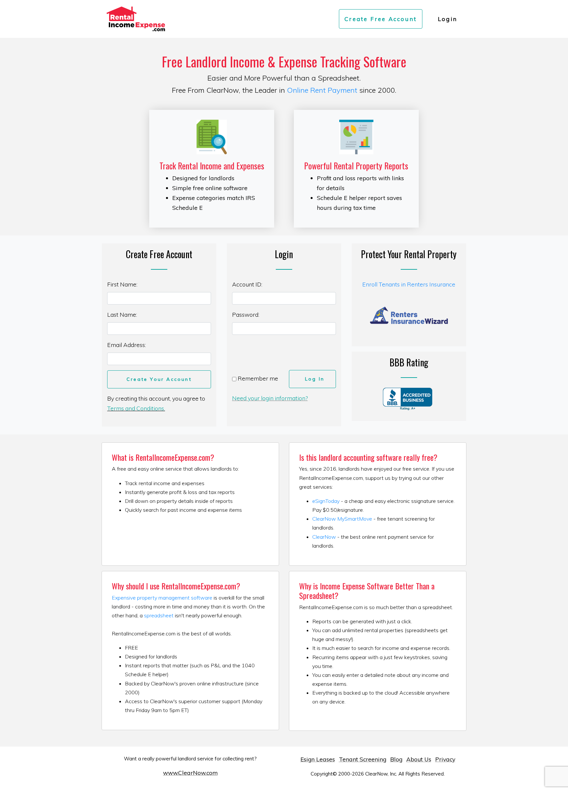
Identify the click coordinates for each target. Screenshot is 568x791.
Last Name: (122, 314)
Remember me (257, 378)
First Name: (122, 284)
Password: (245, 314)
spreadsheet (159, 615)
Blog (396, 759)
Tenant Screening (362, 759)
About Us (418, 759)
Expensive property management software (162, 597)
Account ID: (247, 284)
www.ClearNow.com (190, 772)
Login (447, 18)
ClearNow (324, 536)
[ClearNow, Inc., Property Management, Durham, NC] (407, 399)
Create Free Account (380, 18)
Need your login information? (270, 398)
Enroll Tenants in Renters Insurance (408, 284)
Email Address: (126, 344)
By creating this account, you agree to (156, 403)
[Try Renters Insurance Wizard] (409, 314)
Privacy (445, 759)
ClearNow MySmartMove (342, 518)
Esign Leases (317, 759)
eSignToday (326, 501)
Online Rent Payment (322, 90)
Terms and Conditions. (136, 408)
